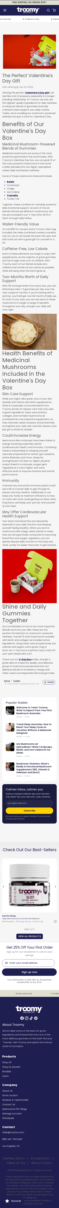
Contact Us (8, 1104)
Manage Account (12, 1113)
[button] (8, 10)
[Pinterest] (36, 1018)
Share (50, 682)
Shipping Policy (14, 1158)
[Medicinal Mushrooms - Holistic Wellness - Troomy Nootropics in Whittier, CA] (29, 331)
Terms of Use (16, 1163)
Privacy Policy (42, 1163)
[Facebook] (22, 1018)
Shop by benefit (11, 1067)
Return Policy (41, 1158)
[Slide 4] (32, 909)
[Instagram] (26, 1018)
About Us (7, 1090)
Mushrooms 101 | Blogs (14, 1109)
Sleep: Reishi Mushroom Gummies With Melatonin (21, 919)
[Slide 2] (27, 909)
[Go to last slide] (3, 886)
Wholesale (8, 1118)
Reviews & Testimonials (15, 1100)
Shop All (6, 1062)
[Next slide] (55, 886)
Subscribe (29, 810)
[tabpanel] (29, 898)
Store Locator (10, 1095)
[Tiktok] (31, 1018)
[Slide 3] (29, 909)
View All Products (29, 936)
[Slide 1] (24, 909)
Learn (5, 1076)
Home (7, 680)
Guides (16, 680)
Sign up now (29, 972)
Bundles (6, 1071)
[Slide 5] (35, 909)
